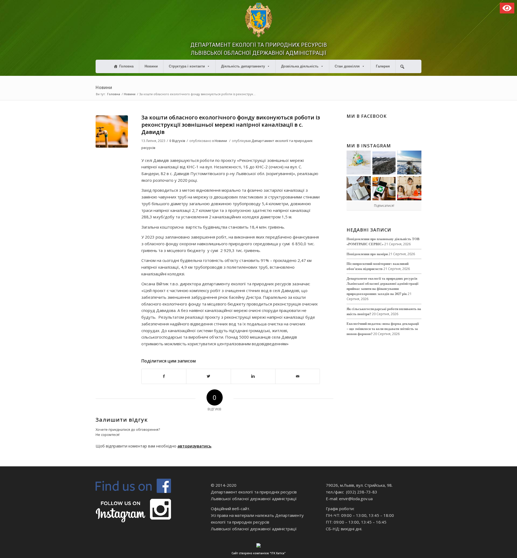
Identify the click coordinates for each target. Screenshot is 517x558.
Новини (151, 66)
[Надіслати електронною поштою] (297, 376)
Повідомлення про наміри (367, 253)
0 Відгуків (177, 140)
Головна (126, 66)
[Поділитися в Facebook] (164, 376)
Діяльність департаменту (243, 66)
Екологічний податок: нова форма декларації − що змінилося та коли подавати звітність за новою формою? (383, 328)
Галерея (383, 66)
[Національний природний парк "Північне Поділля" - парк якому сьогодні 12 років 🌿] (409, 163)
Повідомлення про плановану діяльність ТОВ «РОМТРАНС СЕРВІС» (383, 241)
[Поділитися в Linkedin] (253, 376)
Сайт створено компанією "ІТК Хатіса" (258, 553)
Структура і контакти (187, 66)
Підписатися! (384, 205)
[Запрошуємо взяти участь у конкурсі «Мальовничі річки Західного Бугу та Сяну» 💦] (409, 188)
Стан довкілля (347, 66)
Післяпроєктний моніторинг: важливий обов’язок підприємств (377, 266)
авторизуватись (194, 446)
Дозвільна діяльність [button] (300, 66)
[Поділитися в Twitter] (208, 376)
